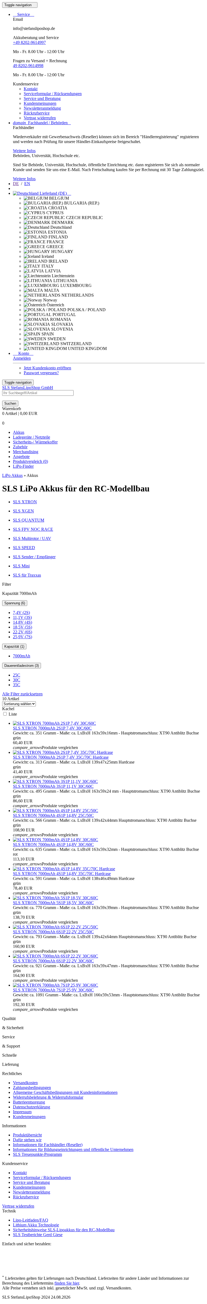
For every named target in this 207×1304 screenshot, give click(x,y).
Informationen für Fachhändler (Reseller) (47, 1144)
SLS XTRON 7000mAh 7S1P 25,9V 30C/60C (53, 990)
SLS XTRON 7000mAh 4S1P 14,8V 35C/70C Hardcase (62, 873)
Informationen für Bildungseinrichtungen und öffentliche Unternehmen (73, 1149)
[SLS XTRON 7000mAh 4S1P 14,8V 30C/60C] (55, 839)
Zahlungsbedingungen (32, 1087)
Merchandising (25, 451)
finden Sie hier (66, 1283)
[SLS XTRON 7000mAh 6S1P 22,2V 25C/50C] (55, 927)
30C (16, 680)
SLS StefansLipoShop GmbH (27, 387)
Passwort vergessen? (41, 372)
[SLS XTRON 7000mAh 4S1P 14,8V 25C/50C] (55, 810)
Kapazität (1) (14, 646)
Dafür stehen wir (27, 1139)
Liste (13, 714)
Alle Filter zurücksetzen (22, 694)
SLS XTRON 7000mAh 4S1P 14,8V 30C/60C (53, 844)
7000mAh (21, 656)
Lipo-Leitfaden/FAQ (30, 1220)
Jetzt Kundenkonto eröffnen (47, 368)
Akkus (18, 432)
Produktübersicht (27, 1135)
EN (27, 183)
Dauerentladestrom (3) (21, 666)
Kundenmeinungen (40, 103)
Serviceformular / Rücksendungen (53, 93)
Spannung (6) (14, 603)
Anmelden (22, 358)
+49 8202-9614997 (29, 42)
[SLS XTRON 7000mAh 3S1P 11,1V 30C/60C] (55, 781)
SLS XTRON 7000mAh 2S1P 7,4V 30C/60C (52, 728)
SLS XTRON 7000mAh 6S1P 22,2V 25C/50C (53, 932)
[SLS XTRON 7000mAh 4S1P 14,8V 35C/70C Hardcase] (64, 868)
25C (16, 675)
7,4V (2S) (21, 612)
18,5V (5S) (22, 627)
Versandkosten (25, 1082)
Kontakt (30, 88)
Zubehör (20, 447)
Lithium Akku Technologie (36, 1225)
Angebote (21, 456)
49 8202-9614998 (28, 65)
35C (16, 684)
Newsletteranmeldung (42, 108)
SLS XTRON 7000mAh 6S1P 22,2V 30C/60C (53, 961)
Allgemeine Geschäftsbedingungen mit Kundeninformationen (65, 1092)
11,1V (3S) (22, 617)
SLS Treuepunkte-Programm (37, 1154)
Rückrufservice (37, 113)
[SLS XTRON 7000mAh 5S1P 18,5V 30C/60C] (55, 898)
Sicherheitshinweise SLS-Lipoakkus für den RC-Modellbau (64, 1229)
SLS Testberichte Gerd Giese (38, 1234)
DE (16, 183)
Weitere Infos (24, 150)
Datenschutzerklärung (31, 1107)
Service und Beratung (42, 98)
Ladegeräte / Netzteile (31, 437)
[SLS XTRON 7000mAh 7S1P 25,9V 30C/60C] (55, 985)
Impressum (22, 1111)
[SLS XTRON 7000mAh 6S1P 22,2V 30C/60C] (55, 956)
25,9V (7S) (22, 636)
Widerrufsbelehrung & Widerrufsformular (48, 1097)
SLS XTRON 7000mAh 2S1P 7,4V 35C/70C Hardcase (61, 757)
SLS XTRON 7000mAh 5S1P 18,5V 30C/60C (53, 902)
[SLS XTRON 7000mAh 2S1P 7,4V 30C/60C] (54, 723)
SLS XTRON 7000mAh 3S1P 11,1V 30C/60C (53, 786)
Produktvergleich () (30, 461)
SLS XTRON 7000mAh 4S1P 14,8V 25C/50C (53, 815)
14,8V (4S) (22, 622)
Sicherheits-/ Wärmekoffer (35, 442)
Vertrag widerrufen (40, 118)
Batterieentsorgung (29, 1102)
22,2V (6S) (22, 632)
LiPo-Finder (23, 466)
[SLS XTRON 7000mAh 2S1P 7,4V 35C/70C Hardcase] (63, 752)
